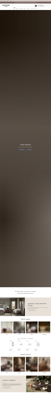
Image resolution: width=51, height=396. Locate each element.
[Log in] (47, 6)
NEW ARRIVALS (29, 149)
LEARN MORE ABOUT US (7, 387)
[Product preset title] (13, 344)
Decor (1, 0)
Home (4, 0)
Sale (19, 338)
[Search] (36, 6)
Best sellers (23, 338)
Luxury (11, 0)
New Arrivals (30, 338)
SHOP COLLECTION (21, 149)
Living (7, 0)
